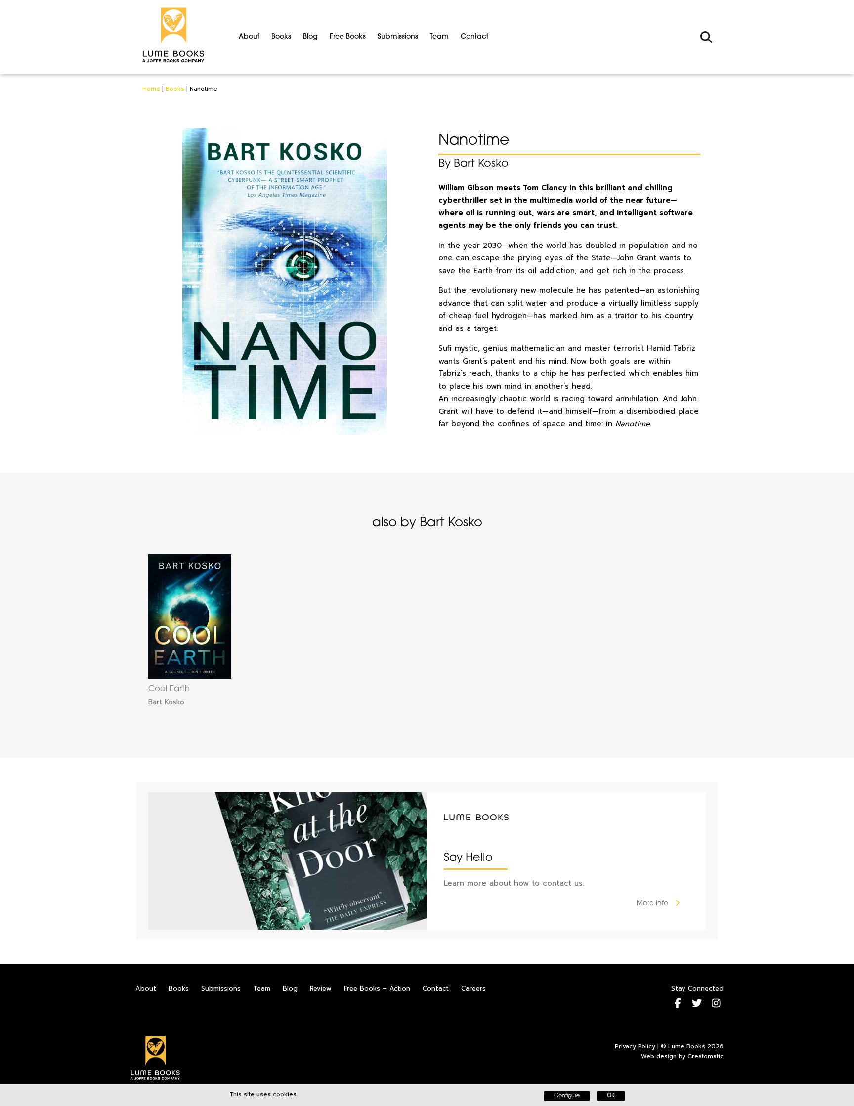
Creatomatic (705, 1056)
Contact (474, 37)
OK (611, 1096)
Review (321, 988)
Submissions (398, 37)
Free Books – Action (377, 988)
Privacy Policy (635, 1046)
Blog (310, 37)
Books (281, 37)
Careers (473, 988)
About (249, 37)
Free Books (348, 37)
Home (151, 88)
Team (439, 37)
